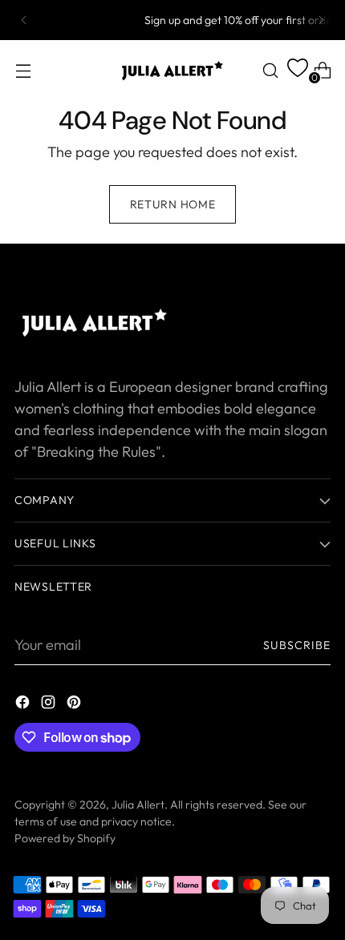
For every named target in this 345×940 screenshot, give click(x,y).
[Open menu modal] (22, 70)
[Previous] (24, 20)
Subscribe (297, 645)
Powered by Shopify (65, 838)
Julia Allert (138, 804)
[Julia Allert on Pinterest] (75, 705)
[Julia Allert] (172, 70)
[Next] (321, 20)
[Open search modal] (270, 70)
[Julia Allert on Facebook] (24, 705)
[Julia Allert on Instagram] (49, 705)
